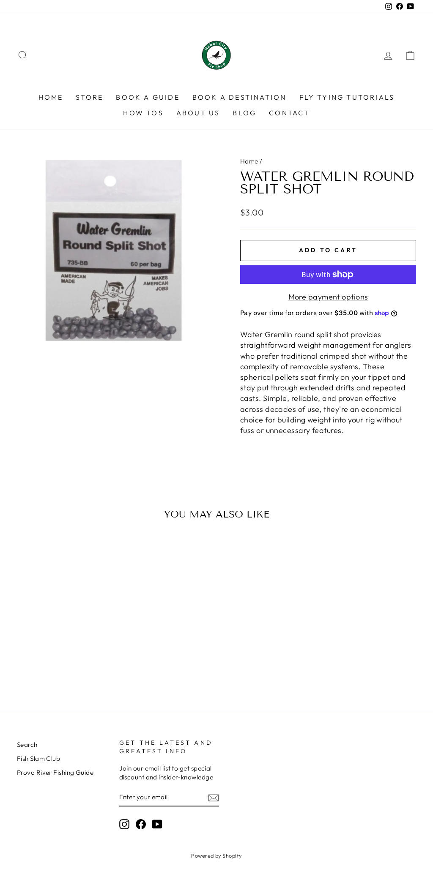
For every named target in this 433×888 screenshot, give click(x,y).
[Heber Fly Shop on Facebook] (141, 824)
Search (27, 745)
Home (50, 97)
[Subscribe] (213, 797)
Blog (244, 113)
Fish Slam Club (38, 759)
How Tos (143, 113)
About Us (198, 113)
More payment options (328, 297)
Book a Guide (147, 97)
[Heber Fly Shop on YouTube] (157, 824)
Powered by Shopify (216, 855)
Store (89, 97)
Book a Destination (239, 97)
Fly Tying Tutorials (347, 97)
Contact (289, 113)
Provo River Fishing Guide (55, 772)
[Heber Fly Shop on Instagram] (124, 824)
